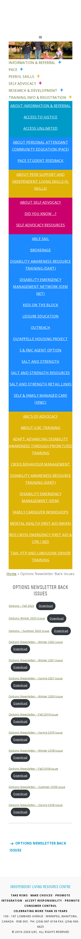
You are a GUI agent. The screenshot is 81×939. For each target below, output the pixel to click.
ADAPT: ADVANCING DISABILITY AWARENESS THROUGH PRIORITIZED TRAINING (40, 446)
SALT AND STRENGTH (40, 361)
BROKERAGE (40, 250)
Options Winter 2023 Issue (27, 618)
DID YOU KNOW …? (41, 213)
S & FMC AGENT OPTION (41, 350)
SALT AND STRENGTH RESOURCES (40, 372)
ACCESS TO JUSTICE (40, 117)
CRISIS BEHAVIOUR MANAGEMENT (40, 464)
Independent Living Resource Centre (40, 18)
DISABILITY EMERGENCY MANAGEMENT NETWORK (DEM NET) (40, 286)
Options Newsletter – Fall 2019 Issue (33, 714)
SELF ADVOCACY (23, 83)
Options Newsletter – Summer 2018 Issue (37, 787)
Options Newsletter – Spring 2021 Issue (36, 678)
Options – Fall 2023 (21, 606)
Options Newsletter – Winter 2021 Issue (36, 660)
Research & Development (34, 90)
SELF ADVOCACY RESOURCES (40, 225)
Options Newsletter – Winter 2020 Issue (36, 696)
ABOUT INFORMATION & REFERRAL (40, 105)
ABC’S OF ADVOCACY (40, 416)
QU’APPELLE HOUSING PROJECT (40, 339)
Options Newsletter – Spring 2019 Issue (36, 732)
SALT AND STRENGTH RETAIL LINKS (41, 384)
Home (11, 573)
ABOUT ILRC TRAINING (40, 427)
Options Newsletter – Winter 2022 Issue (36, 642)
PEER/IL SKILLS (22, 76)
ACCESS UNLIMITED (40, 128)
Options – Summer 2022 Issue (29, 631)
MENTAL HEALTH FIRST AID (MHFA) (40, 523)
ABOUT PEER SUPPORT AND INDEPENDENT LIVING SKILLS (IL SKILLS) (40, 181)
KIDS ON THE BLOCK (40, 305)
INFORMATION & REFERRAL (33, 62)
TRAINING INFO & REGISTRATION (38, 97)
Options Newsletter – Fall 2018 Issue (33, 769)
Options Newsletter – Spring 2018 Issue (36, 805)
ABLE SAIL (40, 238)
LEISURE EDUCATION (40, 316)
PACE (14, 69)
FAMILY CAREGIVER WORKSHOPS (40, 512)
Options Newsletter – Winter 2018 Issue (36, 750)
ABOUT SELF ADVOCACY (40, 202)
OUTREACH (40, 327)
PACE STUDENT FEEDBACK (40, 160)
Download (46, 606)
